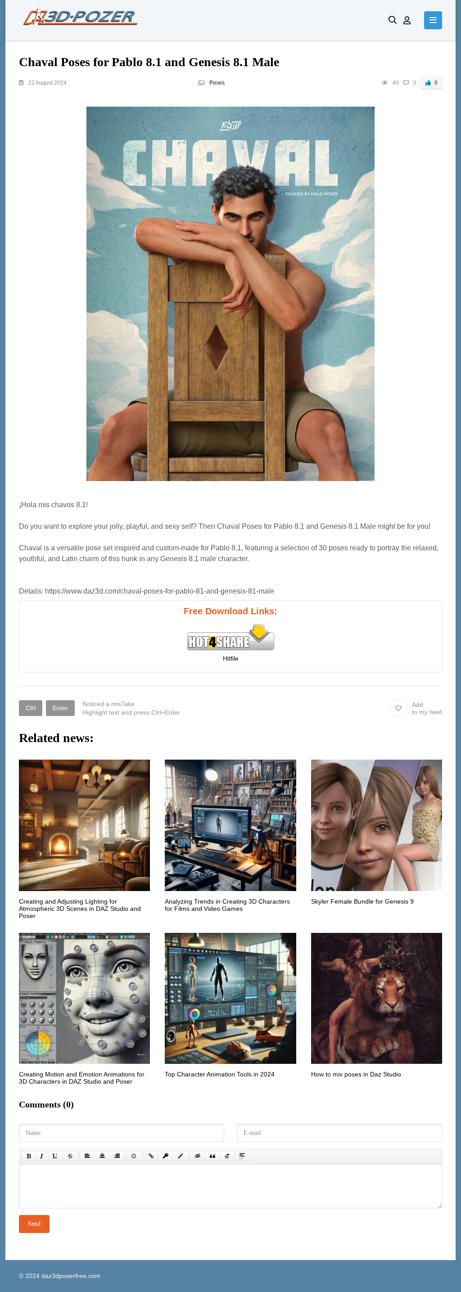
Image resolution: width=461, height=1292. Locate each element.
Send (34, 1223)
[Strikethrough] (70, 1156)
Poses (217, 83)
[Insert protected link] (165, 1156)
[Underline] (55, 1156)
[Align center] (102, 1156)
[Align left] (87, 1156)
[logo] (197, 20)
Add (427, 708)
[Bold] (29, 1156)
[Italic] (41, 1156)
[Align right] (117, 1156)
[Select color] (180, 1156)
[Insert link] (151, 1156)
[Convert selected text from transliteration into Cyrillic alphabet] (227, 1156)
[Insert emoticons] (134, 1156)
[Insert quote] (212, 1156)
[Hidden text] (197, 1156)
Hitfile (231, 658)
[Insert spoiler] (242, 1156)
